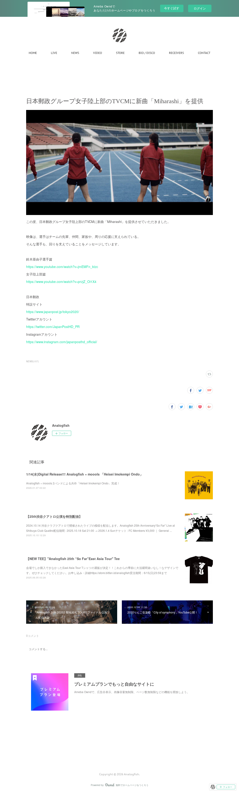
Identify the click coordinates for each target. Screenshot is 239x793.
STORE (120, 53)
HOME (33, 53)
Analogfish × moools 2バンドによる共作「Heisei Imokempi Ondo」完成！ (73, 483)
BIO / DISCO (147, 53)
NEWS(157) (32, 361)
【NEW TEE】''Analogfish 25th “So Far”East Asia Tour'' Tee (73, 558)
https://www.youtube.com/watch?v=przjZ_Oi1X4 (61, 281)
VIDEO (97, 53)
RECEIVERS (176, 53)
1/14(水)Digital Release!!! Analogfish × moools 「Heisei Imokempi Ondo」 (84, 474)
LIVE (54, 53)
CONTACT (204, 53)
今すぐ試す (171, 8)
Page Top (119, 755)
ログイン (200, 8)
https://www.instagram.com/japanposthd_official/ (61, 341)
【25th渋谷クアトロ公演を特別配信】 (54, 516)
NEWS (75, 53)
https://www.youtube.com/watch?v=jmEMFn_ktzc (62, 266)
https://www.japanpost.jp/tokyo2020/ (52, 311)
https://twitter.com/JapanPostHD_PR (53, 326)
